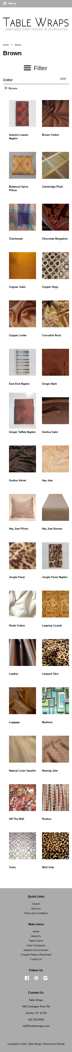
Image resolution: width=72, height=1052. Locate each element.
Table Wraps (35, 1044)
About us (36, 908)
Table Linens (36, 940)
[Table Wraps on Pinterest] (36, 979)
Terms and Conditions (36, 913)
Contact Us (36, 959)
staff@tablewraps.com (36, 1025)
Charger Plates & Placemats (36, 954)
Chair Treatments (36, 945)
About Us (36, 936)
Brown (12, 88)
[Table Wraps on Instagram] (45, 979)
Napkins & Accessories (36, 950)
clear (63, 78)
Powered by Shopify (54, 1044)
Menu (12, 3)
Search (36, 904)
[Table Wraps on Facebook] (27, 979)
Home (6, 45)
